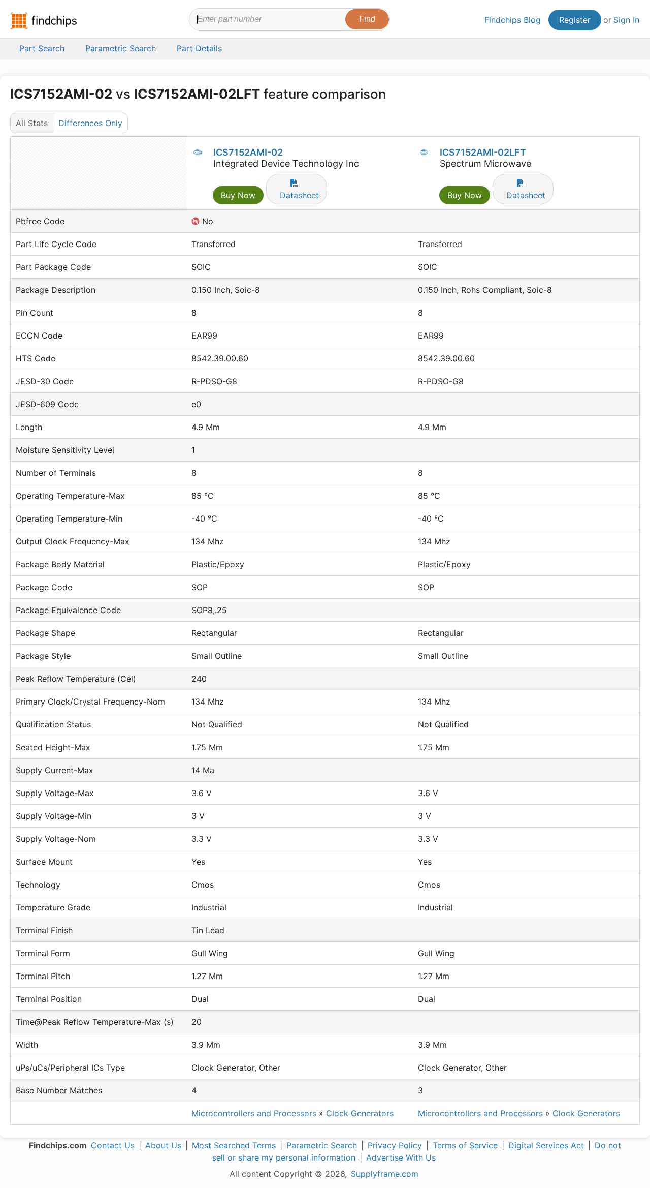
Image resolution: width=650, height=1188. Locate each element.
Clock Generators (360, 1113)
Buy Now (238, 195)
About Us (163, 1145)
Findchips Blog (512, 20)
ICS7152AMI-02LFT (483, 152)
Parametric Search (321, 1145)
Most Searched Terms (234, 1145)
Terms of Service (465, 1145)
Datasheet (299, 195)
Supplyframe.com (384, 1174)
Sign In (626, 20)
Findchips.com (44, 20)
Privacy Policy (395, 1145)
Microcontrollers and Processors (253, 1113)
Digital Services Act (546, 1145)
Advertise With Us (401, 1157)
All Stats (32, 123)
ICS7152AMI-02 (248, 152)
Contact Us (113, 1145)
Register (575, 20)
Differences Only (90, 123)
